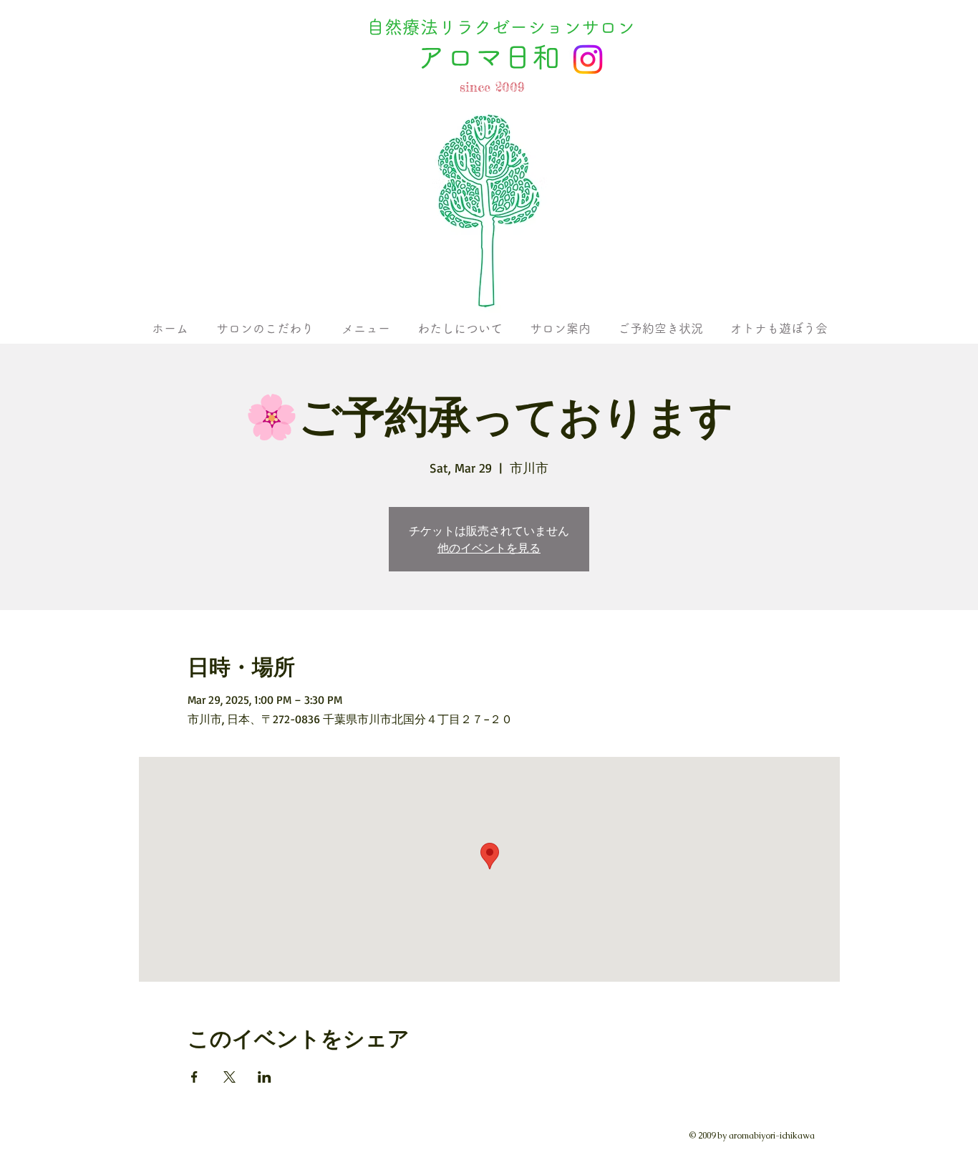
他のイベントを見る (489, 548)
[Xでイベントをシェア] (229, 1077)
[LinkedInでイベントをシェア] (264, 1077)
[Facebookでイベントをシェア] (194, 1077)
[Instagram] (587, 59)
